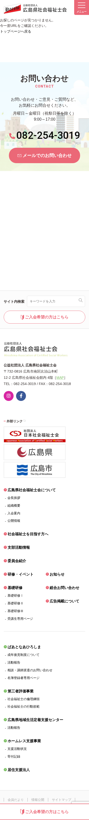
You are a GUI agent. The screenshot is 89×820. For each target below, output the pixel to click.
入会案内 (13, 513)
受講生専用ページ (20, 619)
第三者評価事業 (21, 691)
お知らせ (57, 574)
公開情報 (13, 521)
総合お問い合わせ (64, 587)
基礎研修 (15, 587)
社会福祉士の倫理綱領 (23, 699)
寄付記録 (13, 756)
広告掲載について (64, 601)
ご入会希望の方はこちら (47, 812)
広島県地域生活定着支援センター (35, 720)
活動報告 (13, 662)
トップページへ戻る (15, 31)
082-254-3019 (48, 135)
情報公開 (37, 800)
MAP (60, 378)
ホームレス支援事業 (24, 741)
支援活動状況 (17, 749)
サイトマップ (61, 800)
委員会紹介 (17, 561)
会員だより (16, 800)
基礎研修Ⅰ (15, 595)
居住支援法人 (19, 770)
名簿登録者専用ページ (23, 678)
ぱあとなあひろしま (24, 647)
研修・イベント (21, 574)
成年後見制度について (23, 655)
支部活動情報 (19, 547)
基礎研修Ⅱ (15, 603)
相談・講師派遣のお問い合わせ (29, 670)
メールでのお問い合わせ (47, 155)
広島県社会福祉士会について (32, 490)
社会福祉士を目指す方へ (28, 534)
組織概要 (13, 505)
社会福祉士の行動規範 (23, 706)
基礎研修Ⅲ (15, 611)
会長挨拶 (13, 498)
